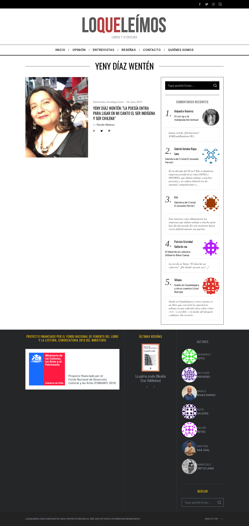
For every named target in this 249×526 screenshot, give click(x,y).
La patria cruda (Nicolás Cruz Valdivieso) (151, 378)
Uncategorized (115, 102)
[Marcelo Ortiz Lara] (189, 466)
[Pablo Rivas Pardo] (189, 393)
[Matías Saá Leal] (189, 448)
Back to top (211, 519)
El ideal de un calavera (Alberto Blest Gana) (177, 253)
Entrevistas (99, 102)
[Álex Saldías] (189, 411)
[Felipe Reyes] (189, 429)
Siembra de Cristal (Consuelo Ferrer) (182, 160)
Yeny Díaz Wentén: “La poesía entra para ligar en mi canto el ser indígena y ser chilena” (124, 113)
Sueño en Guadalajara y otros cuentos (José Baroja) (186, 288)
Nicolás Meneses (106, 124)
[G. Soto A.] (189, 356)
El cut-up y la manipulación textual (186, 118)
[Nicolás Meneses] (189, 374)
